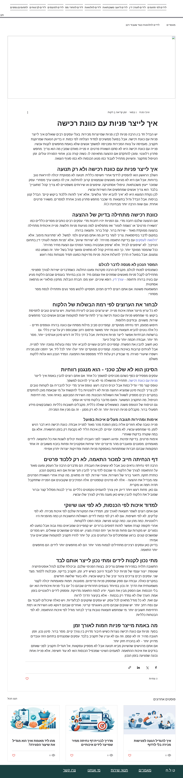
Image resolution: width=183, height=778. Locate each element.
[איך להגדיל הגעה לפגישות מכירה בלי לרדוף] (149, 719)
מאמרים (171, 24)
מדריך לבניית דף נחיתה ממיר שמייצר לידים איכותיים (92, 743)
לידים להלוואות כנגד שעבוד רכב (142, 24)
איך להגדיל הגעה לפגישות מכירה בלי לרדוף (152, 743)
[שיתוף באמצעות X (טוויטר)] (147, 667)
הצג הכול (12, 698)
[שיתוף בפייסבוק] (156, 667)
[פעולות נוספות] (27, 112)
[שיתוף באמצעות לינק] (129, 667)
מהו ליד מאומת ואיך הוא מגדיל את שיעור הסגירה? (33, 743)
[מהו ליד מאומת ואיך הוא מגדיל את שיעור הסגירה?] (33, 719)
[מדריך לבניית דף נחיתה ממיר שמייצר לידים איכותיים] (91, 719)
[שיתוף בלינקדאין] (138, 667)
